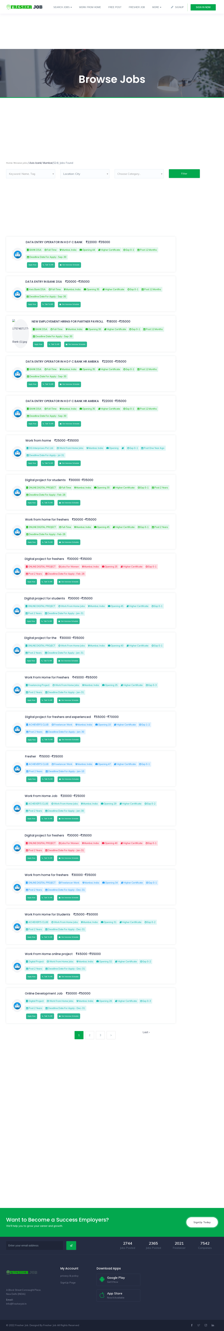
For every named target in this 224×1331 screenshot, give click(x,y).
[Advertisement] (105, 24)
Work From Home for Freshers (47, 677)
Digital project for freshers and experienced (58, 717)
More (155, 7)
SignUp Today (202, 1222)
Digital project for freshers (45, 559)
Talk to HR (48, 265)
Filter (184, 173)
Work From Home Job (41, 796)
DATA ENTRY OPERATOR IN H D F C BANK (54, 242)
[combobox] (30, 173)
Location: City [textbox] (71, 174)
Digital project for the (40, 638)
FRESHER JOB (137, 7)
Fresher (30, 756)
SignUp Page (68, 1282)
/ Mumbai (46, 162)
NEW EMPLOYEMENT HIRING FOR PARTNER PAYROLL (67, 321)
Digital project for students (45, 480)
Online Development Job (44, 993)
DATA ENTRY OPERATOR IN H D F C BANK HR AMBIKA (62, 361)
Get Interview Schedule (70, 265)
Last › (146, 1032)
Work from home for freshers (47, 519)
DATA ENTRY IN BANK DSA (43, 282)
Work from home (38, 440)
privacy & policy (69, 1275)
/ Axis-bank (34, 162)
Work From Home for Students (48, 914)
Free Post (114, 7)
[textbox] (30, 173)
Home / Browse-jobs (16, 163)
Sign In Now (203, 7)
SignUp (179, 7)
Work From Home (90, 7)
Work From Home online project (49, 954)
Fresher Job (49, 1325)
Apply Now (32, 265)
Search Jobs (61, 7)
